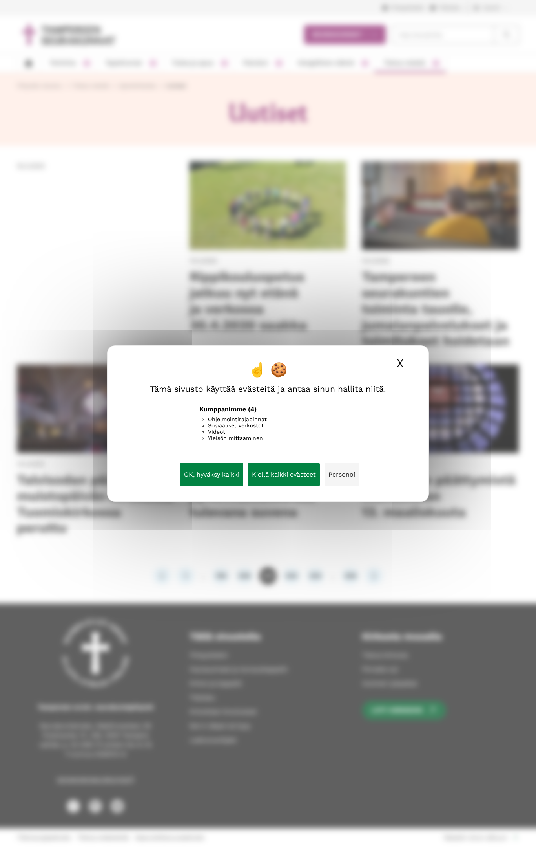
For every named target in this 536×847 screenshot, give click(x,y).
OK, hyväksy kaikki (211, 474)
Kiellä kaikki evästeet (284, 474)
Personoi (341, 474)
